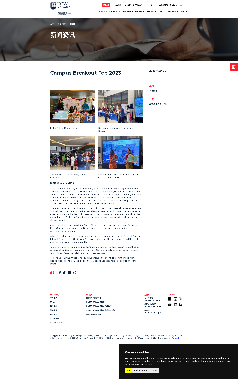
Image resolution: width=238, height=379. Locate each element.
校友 (183, 11)
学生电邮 (53, 306)
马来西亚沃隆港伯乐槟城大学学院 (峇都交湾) (103, 310)
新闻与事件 (172, 11)
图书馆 (52, 302)
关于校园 (150, 11)
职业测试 (53, 314)
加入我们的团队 (56, 322)
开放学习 (53, 298)
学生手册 (53, 310)
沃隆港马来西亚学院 (93, 314)
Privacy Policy (177, 338)
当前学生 (128, 5)
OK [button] (128, 370)
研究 (161, 11)
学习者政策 (54, 318)
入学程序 (117, 5)
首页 (52, 24)
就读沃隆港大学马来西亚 (108, 11)
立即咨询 (106, 5)
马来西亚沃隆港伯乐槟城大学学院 (99, 306)
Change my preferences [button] (145, 370)
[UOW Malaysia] (60, 9)
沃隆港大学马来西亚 (93, 298)
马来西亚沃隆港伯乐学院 (95, 302)
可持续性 (138, 5)
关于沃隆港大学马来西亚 (132, 11)
